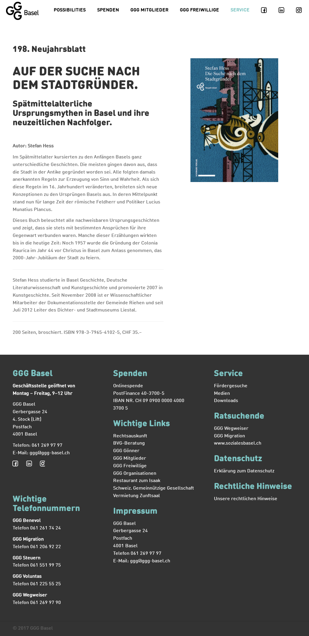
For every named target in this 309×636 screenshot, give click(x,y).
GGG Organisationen (134, 473)
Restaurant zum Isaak (136, 480)
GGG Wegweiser (231, 428)
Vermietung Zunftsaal (136, 496)
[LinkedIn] (285, 10)
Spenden (108, 10)
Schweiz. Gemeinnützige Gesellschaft (153, 488)
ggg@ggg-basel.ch (50, 453)
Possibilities (70, 10)
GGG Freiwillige (199, 10)
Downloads (226, 400)
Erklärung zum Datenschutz (244, 471)
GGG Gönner (126, 451)
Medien (222, 393)
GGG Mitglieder (149, 10)
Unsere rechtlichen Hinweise (245, 499)
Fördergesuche (230, 386)
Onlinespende (128, 386)
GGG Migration (229, 436)
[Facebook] (267, 10)
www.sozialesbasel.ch (237, 443)
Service (240, 10)
